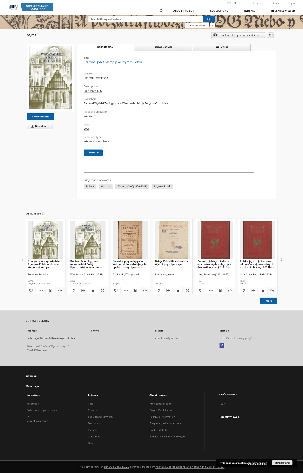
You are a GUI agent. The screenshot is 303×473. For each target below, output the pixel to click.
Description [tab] (105, 47)
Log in (222, 403)
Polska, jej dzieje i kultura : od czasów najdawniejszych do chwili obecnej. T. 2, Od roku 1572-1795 (257, 264)
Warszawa (90, 116)
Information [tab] (163, 47)
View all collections (37, 421)
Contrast (258, 3)
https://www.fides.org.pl (234, 338)
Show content (40, 116)
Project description (160, 403)
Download (40, 126)
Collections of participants (42, 410)
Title (90, 403)
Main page (32, 386)
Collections (219, 11)
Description (94, 423)
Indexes (249, 11)
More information (257, 462)
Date (91, 443)
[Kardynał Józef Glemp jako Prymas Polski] (50, 77)
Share (276, 3)
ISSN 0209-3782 (93, 90)
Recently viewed (283, 11)
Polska (90, 186)
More (269, 301)
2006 (86, 128)
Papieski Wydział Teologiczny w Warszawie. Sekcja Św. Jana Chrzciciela (126, 103)
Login (291, 3)
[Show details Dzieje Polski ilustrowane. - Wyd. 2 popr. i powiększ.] (187, 290)
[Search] (209, 19)
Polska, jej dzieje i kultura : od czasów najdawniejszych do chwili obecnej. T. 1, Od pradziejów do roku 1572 (214, 264)
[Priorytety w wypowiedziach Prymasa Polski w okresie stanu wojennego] (45, 240)
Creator (92, 410)
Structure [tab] (222, 47)
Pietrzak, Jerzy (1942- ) (97, 78)
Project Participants (160, 410)
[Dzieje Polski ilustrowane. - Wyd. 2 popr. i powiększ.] (172, 240)
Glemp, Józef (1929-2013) (132, 186)
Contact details (158, 430)
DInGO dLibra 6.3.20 (116, 466)
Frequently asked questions (165, 423)
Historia (105, 186)
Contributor (94, 436)
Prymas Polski (162, 186)
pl (235, 3)
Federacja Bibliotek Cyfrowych (166, 436)
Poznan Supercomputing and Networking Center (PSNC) (189, 466)
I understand (282, 463)
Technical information (162, 417)
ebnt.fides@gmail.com (168, 338)
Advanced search (197, 25)
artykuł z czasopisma (96, 141)
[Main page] (160, 10)
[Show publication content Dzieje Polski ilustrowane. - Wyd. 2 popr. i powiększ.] (177, 290)
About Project (183, 11)
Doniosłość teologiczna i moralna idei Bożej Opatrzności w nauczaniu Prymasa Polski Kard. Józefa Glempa (87, 264)
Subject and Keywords (101, 417)
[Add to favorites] (271, 35)
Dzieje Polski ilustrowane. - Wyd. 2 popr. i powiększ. (171, 262)
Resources (33, 403)
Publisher (93, 430)
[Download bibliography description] (40, 290)
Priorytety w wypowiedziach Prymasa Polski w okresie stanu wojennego (45, 264)
